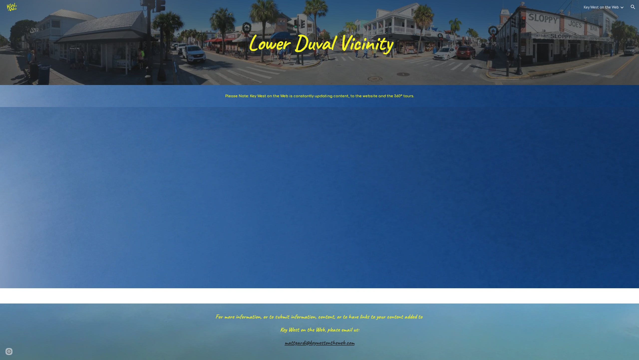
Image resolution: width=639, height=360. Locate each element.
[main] (319, 42)
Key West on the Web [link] (601, 7)
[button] (633, 7)
